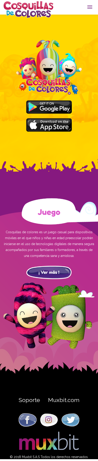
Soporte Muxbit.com (49, 400)
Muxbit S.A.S (31, 457)
